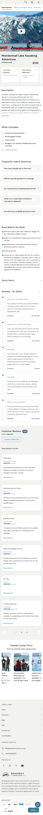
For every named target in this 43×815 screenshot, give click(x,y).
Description (7, 7)
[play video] (21, 31)
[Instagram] (10, 766)
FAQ (3, 725)
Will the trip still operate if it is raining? (19, 178)
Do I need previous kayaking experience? (20, 189)
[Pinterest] (16, 766)
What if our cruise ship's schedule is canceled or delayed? (18, 200)
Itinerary (37, 7)
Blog (3, 720)
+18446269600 (10, 754)
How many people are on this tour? (17, 168)
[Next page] (39, 632)
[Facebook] (4, 766)
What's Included (20, 7)
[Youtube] (22, 766)
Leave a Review (11, 439)
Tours (4, 710)
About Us (5, 715)
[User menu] (38, 2)
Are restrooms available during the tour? (19, 211)
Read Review (8, 477)
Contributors (6, 736)
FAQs (30, 7)
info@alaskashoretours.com (15, 748)
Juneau (18, 655)
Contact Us (6, 730)
